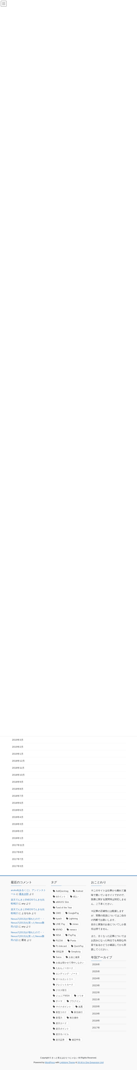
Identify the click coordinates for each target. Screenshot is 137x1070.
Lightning (73, 918)
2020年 (96, 1006)
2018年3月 (17, 824)
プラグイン (75, 1001)
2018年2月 (17, 831)
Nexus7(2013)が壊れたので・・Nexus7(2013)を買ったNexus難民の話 (28, 923)
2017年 (96, 1027)
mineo (75, 924)
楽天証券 (60, 1039)
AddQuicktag (62, 891)
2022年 (96, 992)
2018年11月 (18, 768)
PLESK (59, 940)
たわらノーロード (64, 968)
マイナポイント (63, 1006)
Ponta (73, 940)
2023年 (96, 985)
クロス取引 (61, 990)
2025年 (96, 971)
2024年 (96, 978)
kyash (59, 918)
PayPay (72, 935)
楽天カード (61, 1023)
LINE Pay (60, 924)
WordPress (50, 1062)
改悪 (80, 1006)
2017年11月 (18, 845)
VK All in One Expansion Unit (90, 1062)
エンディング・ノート (67, 973)
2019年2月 (17, 746)
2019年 (96, 1013)
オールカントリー (64, 979)
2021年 (96, 999)
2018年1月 (17, 838)
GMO (58, 913)
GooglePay (73, 913)
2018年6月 (17, 803)
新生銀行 (78, 1012)
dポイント (61, 896)
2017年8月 (17, 852)
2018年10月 (18, 775)
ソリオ (80, 995)
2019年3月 (17, 739)
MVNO (59, 929)
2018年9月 (17, 782)
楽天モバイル (62, 1034)
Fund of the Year (64, 907)
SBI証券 (60, 951)
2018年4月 (17, 817)
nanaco (73, 929)
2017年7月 (17, 859)
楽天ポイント (62, 1028)
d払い (76, 896)
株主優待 (74, 1017)
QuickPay (79, 946)
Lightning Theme (67, 1062)
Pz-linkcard (61, 946)
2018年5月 (17, 810)
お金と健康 (74, 957)
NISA (58, 935)
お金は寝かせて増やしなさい (70, 962)
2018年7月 (17, 796)
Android (79, 891)
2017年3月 (17, 866)
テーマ (59, 1001)
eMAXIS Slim (62, 902)
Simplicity (76, 951)
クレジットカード (64, 984)
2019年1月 (17, 753)
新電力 (59, 1017)
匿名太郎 (24, 894)
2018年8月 (17, 789)
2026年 (96, 964)
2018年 (96, 1020)
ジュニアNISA (63, 995)
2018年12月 (18, 760)
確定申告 (76, 1039)
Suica (58, 957)
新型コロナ (61, 1012)
